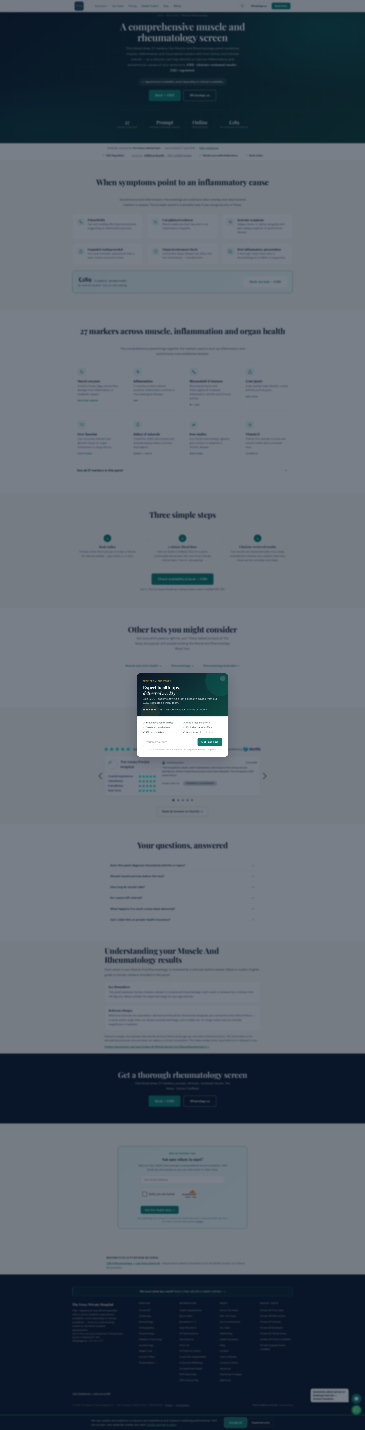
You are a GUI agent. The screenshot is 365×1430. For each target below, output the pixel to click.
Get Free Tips (209, 742)
